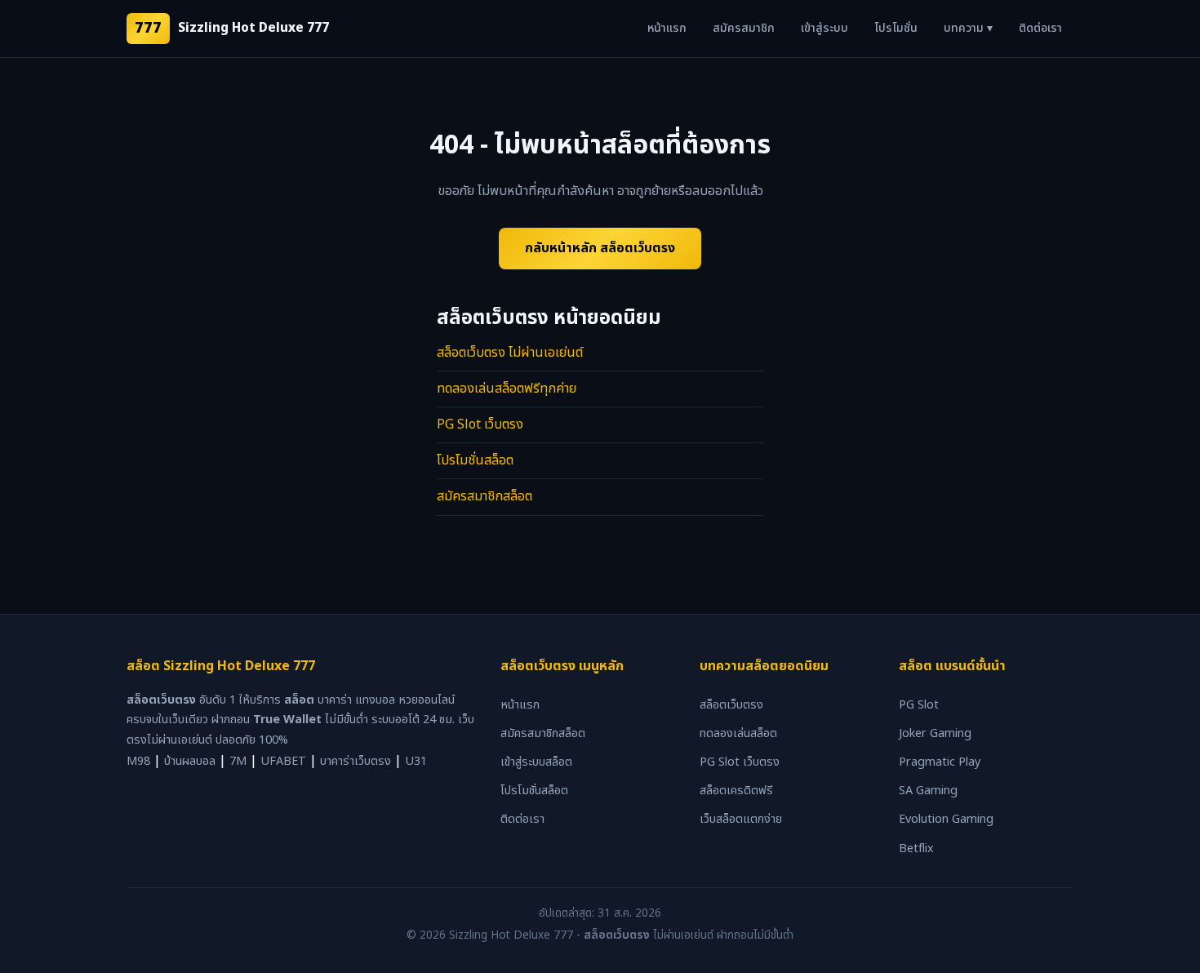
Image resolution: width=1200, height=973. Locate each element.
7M (238, 761)
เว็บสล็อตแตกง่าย (741, 819)
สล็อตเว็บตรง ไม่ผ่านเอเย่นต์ (510, 352)
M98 (138, 761)
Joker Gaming (935, 733)
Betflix (916, 848)
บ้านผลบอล (190, 761)
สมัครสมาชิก (744, 28)
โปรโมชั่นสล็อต (475, 460)
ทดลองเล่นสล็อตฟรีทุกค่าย (506, 388)
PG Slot (919, 704)
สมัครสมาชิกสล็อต (484, 496)
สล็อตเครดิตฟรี (736, 790)
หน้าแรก (667, 28)
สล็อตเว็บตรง (731, 704)
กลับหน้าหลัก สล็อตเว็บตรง (600, 248)
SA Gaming (928, 790)
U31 (416, 761)
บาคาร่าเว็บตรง (355, 761)
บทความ (968, 28)
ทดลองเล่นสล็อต (738, 733)
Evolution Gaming (946, 819)
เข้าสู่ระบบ (824, 28)
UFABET (283, 761)
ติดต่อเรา (1040, 28)
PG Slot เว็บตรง (480, 424)
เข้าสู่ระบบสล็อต (536, 762)
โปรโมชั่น (896, 28)
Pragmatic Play (939, 762)
